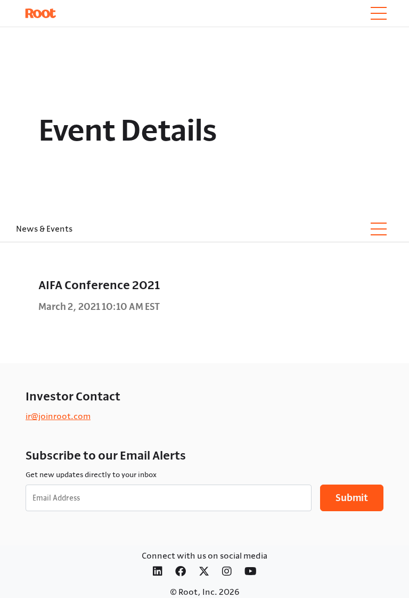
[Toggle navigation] (378, 13)
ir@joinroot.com (58, 416)
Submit (352, 497)
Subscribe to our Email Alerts (106, 455)
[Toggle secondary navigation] (378, 228)
